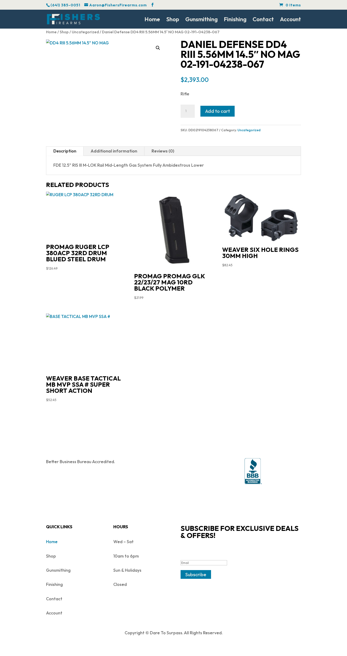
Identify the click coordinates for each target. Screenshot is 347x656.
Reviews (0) (163, 151)
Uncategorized (85, 31)
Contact (263, 20)
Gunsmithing (201, 20)
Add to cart (217, 111)
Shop (172, 20)
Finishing (235, 20)
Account (290, 20)
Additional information (114, 151)
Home (152, 20)
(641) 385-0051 (65, 5)
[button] (158, 48)
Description (64, 151)
